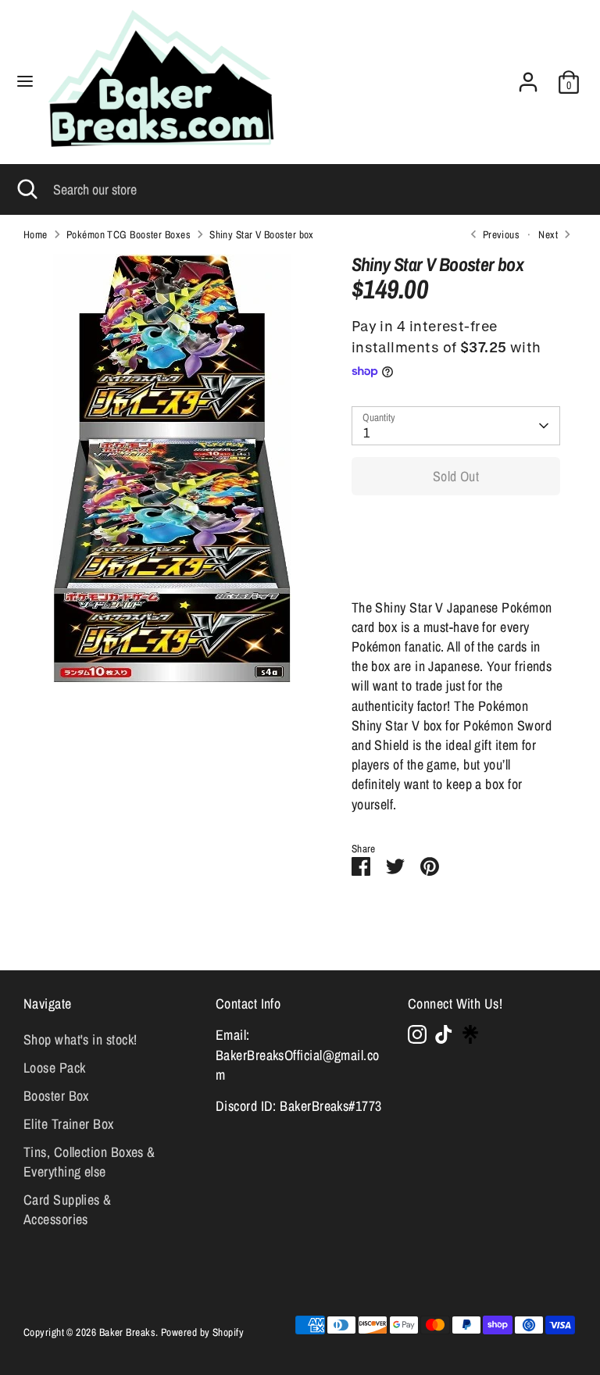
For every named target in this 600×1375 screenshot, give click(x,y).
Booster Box (56, 1095)
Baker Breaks (127, 1332)
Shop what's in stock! (80, 1039)
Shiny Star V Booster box (261, 234)
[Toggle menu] (25, 82)
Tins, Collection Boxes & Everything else (89, 1161)
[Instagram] (417, 1034)
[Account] (528, 76)
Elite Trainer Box (68, 1124)
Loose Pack (54, 1067)
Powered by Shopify (202, 1332)
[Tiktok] (443, 1034)
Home (35, 234)
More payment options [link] (455, 563)
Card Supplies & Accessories (67, 1209)
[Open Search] (26, 189)
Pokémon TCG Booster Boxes (128, 234)
